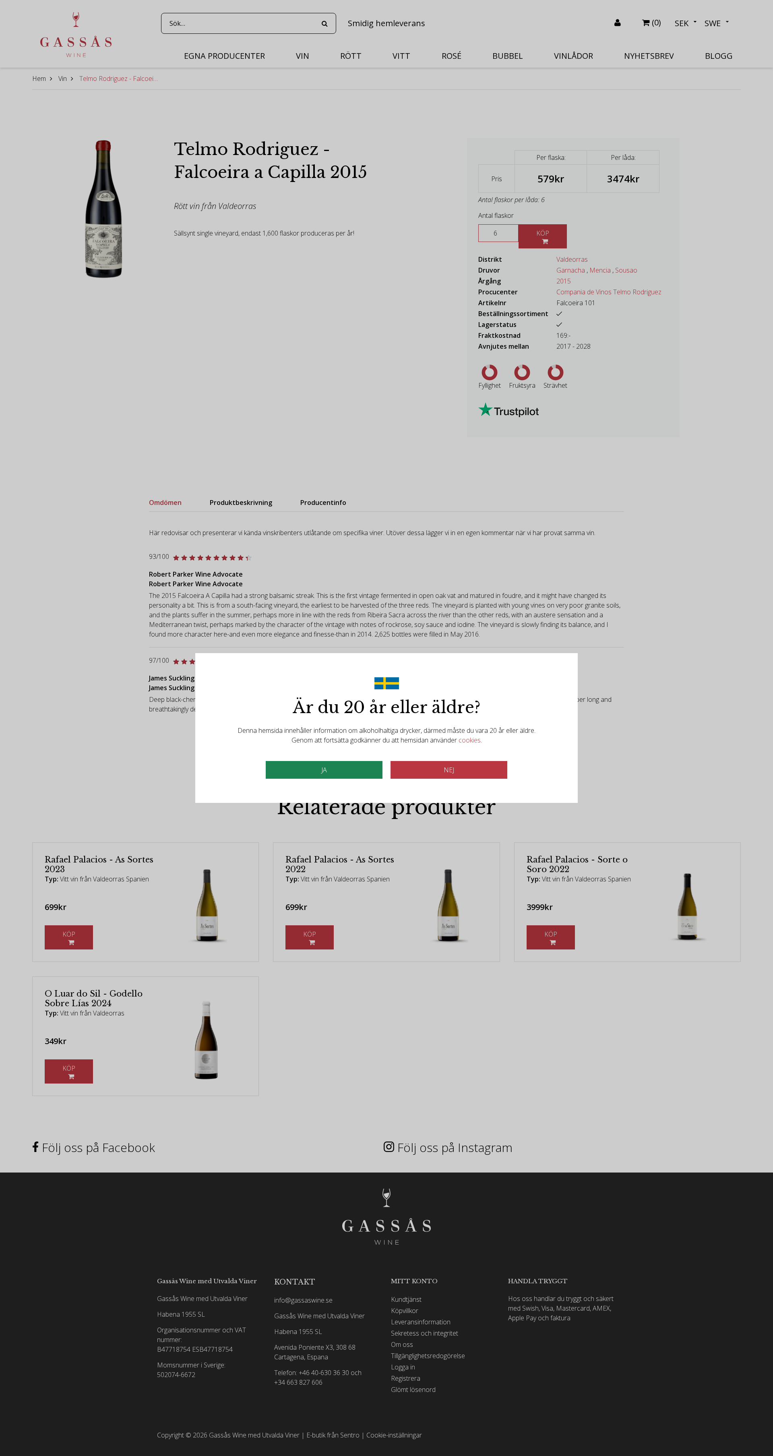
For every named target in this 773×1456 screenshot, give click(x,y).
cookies (470, 740)
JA (324, 769)
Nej (449, 769)
